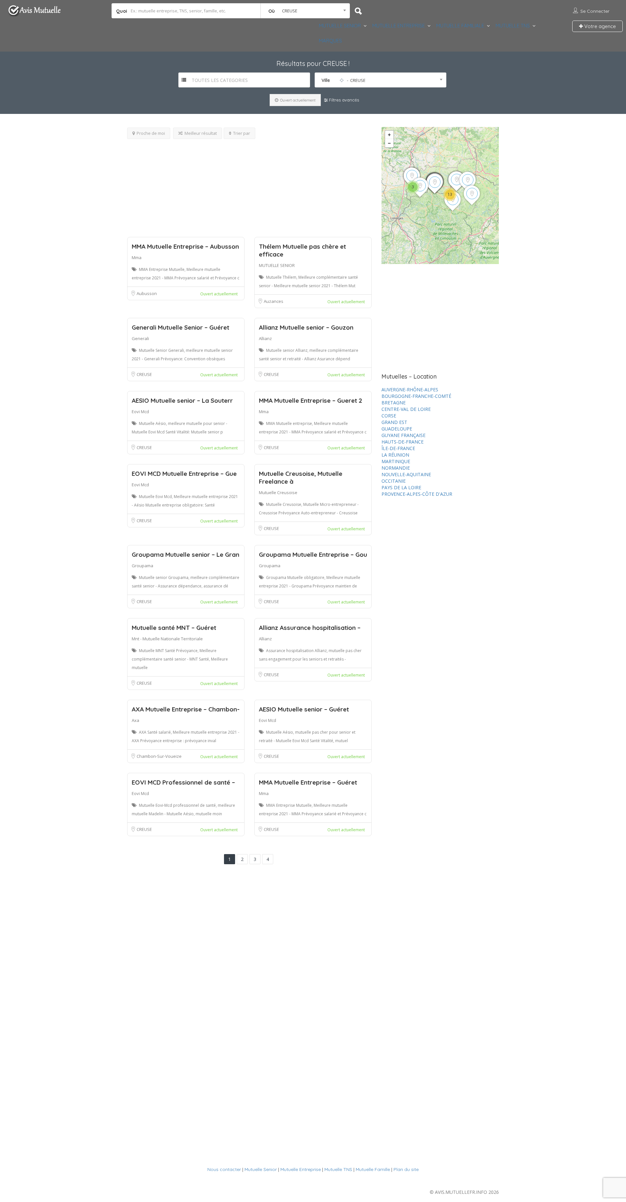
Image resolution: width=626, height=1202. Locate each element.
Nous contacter (224, 1169)
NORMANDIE (395, 468)
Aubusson (147, 293)
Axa (135, 720)
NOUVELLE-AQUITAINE (406, 474)
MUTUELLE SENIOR (340, 26)
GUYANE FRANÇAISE (403, 435)
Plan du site (406, 1169)
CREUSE (144, 374)
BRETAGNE (393, 402)
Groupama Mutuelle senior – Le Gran (185, 554)
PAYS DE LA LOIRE (401, 487)
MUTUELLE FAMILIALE (460, 26)
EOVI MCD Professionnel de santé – (183, 782)
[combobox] (305, 10)
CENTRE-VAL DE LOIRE (406, 409)
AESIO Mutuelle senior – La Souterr (182, 400)
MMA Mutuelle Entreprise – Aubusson (185, 246)
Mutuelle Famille (373, 1169)
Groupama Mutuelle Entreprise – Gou (313, 554)
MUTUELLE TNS (513, 26)
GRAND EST (394, 422)
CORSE (388, 416)
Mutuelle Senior (261, 1169)
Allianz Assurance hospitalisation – (310, 628)
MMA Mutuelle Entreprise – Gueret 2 (310, 400)
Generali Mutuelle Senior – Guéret (180, 327)
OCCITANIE (393, 481)
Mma (137, 257)
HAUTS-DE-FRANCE (402, 442)
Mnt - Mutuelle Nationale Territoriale (167, 639)
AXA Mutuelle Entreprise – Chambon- (186, 709)
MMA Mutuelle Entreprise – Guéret (308, 782)
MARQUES (330, 41)
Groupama (142, 566)
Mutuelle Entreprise (300, 1169)
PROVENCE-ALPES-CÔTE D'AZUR (416, 494)
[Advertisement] (249, 184)
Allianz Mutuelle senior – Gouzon (306, 327)
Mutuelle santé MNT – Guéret (174, 628)
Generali (140, 338)
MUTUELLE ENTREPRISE (398, 26)
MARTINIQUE (395, 461)
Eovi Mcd (140, 411)
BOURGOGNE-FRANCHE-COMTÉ (416, 396)
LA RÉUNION (395, 455)
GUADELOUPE (396, 429)
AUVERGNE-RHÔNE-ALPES (409, 389)
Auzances (273, 301)
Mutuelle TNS (338, 1169)
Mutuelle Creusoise (278, 492)
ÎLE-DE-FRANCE (398, 448)
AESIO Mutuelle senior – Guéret (304, 709)
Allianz (265, 338)
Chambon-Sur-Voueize (159, 756)
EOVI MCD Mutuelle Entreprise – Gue (184, 473)
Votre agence (599, 26)
